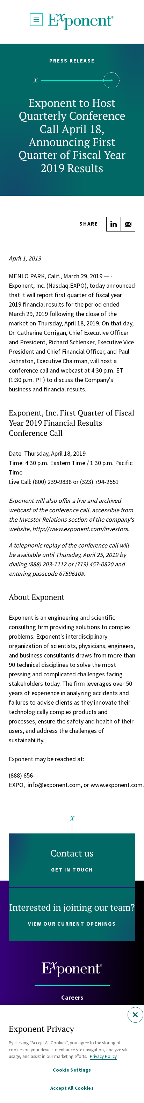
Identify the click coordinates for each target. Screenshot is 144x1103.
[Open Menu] (36, 19)
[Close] (135, 1015)
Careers (72, 997)
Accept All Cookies (72, 1088)
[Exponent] (81, 22)
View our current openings (72, 923)
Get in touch (72, 869)
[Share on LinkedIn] (114, 224)
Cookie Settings (72, 1070)
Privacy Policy (103, 1056)
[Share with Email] (128, 224)
